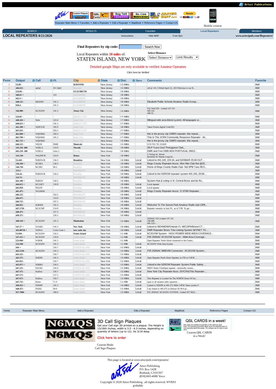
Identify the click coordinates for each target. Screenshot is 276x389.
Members (257, 31)
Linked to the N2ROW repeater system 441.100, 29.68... (176, 174)
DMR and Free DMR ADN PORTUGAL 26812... (172, 151)
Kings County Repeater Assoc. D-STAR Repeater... (174, 191)
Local (138, 160)
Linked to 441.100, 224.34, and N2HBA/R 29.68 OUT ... (176, 160)
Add (257, 84)
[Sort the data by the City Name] (99, 80)
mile (124, 233)
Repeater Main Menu (66, 23)
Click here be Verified (138, 72)
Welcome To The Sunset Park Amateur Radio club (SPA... (177, 205)
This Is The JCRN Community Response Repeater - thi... (177, 137)
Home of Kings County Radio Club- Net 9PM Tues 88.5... (177, 167)
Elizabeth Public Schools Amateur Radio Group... (172, 101)
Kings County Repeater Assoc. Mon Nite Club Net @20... (177, 163)
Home (7, 310)
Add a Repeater (101, 23)
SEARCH (32, 31)
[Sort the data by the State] (119, 80)
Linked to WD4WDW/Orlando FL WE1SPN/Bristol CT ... (176, 226)
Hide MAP (154, 35)
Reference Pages (153, 23)
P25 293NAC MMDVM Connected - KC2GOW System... (176, 250)
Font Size (178, 35)
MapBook (136, 23)
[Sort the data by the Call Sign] (51, 80)
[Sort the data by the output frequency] (34, 80)
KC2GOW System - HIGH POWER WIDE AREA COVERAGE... (180, 233)
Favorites (85, 23)
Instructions (127, 35)
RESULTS (91, 31)
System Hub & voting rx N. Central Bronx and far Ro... (175, 180)
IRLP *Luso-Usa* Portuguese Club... (166, 147)
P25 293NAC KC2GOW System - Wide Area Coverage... (176, 237)
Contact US (172, 23)
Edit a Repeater (120, 23)
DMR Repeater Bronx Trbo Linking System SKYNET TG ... (178, 230)
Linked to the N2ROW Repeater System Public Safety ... (176, 264)
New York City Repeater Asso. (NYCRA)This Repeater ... (177, 271)
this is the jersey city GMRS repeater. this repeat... (173, 133)
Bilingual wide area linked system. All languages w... (174, 120)
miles (125, 84)
